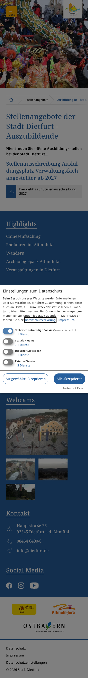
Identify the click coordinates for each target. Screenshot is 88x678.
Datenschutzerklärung (40, 320)
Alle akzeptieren (69, 379)
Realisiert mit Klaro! (73, 388)
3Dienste (22, 365)
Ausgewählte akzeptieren (26, 379)
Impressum (66, 320)
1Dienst (22, 334)
